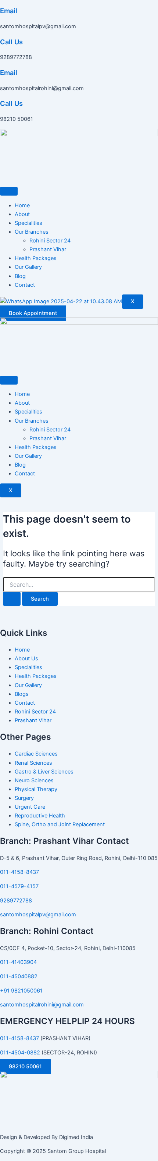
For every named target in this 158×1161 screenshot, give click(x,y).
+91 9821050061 (21, 990)
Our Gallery (28, 267)
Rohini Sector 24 (50, 240)
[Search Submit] (12, 599)
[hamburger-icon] (9, 191)
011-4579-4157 (19, 886)
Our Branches (32, 232)
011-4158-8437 (19, 872)
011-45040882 (18, 976)
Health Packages (36, 258)
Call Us (11, 42)
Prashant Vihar (47, 249)
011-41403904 (18, 962)
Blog (20, 276)
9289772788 (16, 900)
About (22, 214)
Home (22, 205)
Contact (25, 285)
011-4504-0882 (20, 1052)
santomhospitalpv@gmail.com (38, 914)
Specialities (28, 223)
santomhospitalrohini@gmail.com (42, 1004)
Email (8, 11)
